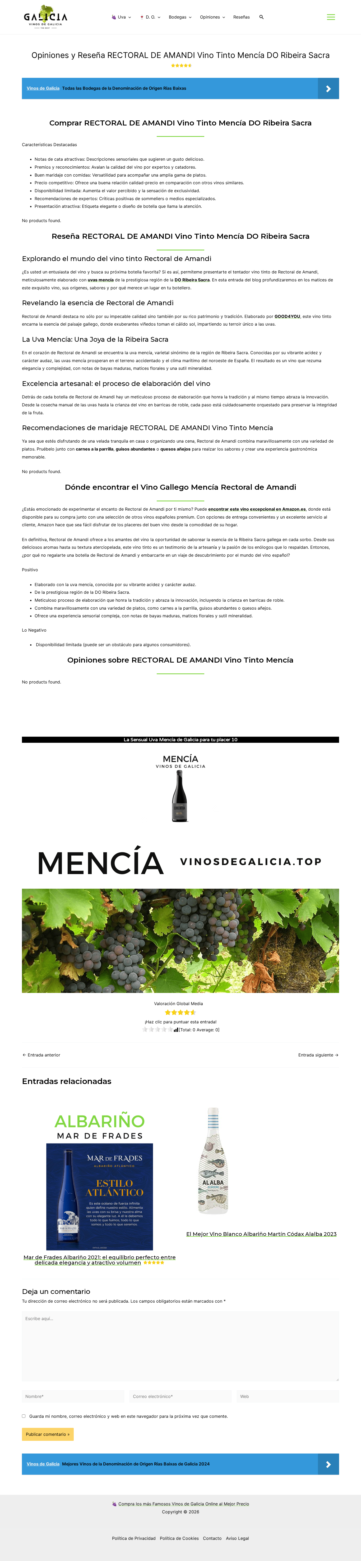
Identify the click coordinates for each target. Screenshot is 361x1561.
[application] (128, 17)
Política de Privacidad (134, 1538)
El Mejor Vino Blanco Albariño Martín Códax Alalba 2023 (261, 1234)
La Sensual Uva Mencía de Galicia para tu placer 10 (180, 740)
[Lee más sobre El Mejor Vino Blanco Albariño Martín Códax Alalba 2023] (213, 1160)
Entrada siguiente (318, 1055)
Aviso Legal (237, 1538)
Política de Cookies (179, 1538)
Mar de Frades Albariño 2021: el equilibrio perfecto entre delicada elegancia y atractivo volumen (100, 1260)
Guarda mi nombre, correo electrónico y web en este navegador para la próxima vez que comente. (128, 1416)
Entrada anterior (41, 1055)
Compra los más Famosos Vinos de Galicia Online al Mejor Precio (183, 1503)
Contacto (212, 1538)
